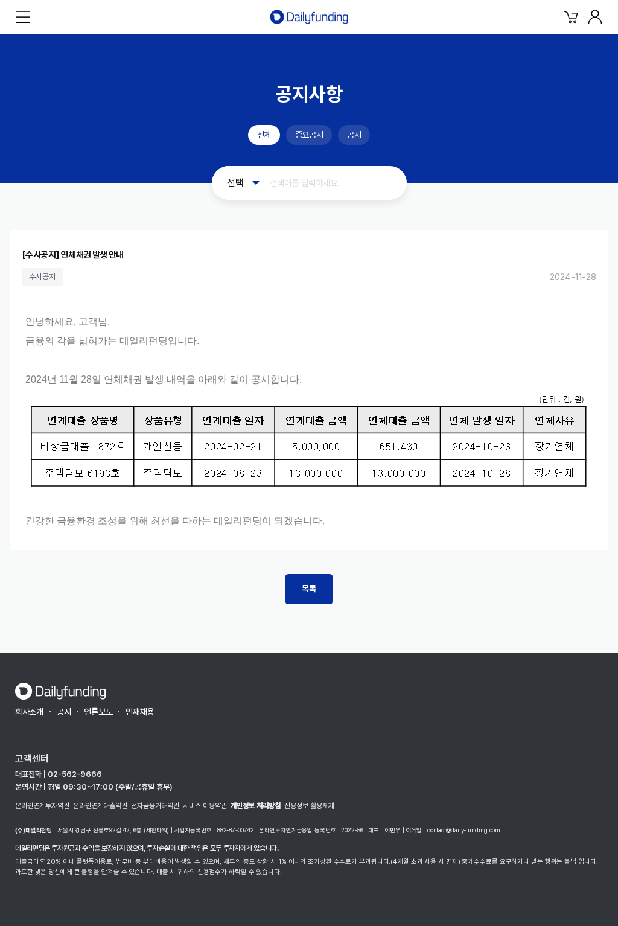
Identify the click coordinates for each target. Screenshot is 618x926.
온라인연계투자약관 (42, 806)
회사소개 (29, 712)
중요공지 (309, 134)
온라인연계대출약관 (100, 806)
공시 (64, 712)
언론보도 (98, 712)
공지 (354, 134)
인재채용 (140, 712)
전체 (264, 134)
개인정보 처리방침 (256, 806)
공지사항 (309, 94)
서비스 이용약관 (205, 806)
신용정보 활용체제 (309, 806)
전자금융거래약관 (155, 806)
